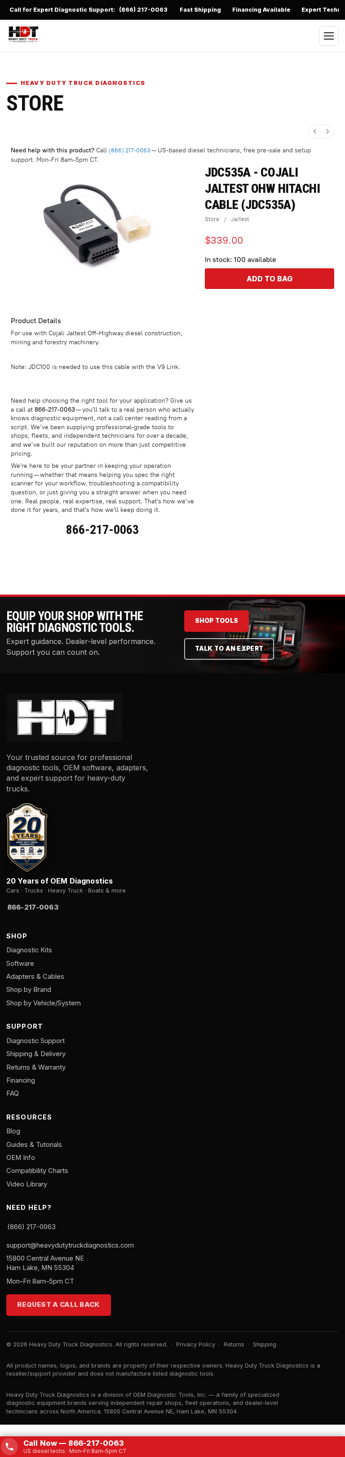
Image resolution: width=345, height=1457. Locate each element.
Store (212, 219)
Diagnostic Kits (29, 950)
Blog (13, 1131)
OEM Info (20, 1158)
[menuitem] (315, 131)
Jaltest (240, 219)
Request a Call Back (58, 1305)
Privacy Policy (195, 1344)
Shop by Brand (28, 990)
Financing (20, 1080)
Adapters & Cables (35, 977)
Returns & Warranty (36, 1067)
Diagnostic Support (35, 1041)
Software (20, 963)
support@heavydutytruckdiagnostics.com (70, 1245)
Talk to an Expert (229, 648)
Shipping (264, 1344)
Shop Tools (217, 620)
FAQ (12, 1093)
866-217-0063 (55, 409)
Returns (234, 1344)
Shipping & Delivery (36, 1054)
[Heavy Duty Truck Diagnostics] (23, 34)
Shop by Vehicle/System (43, 1003)
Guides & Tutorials (34, 1145)
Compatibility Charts (37, 1171)
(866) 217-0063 (143, 9)
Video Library (26, 1184)
